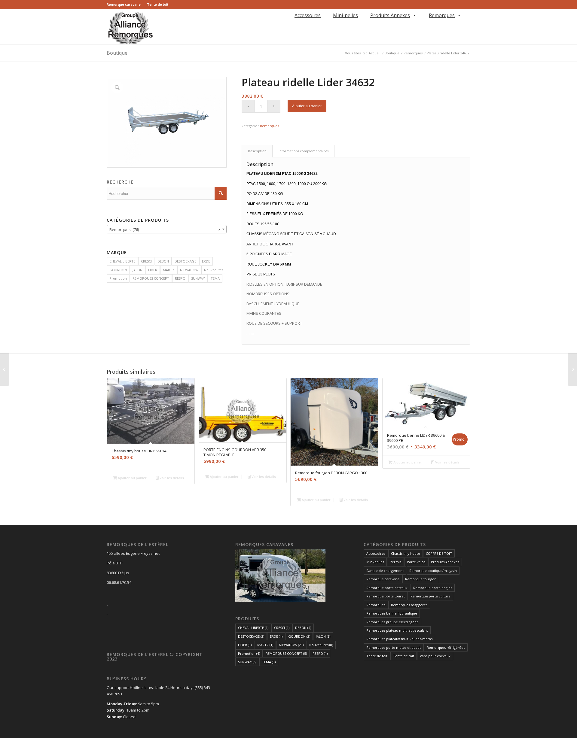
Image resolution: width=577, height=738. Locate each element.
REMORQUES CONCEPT (151, 278)
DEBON (163, 261)
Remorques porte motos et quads (393, 647)
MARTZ (168, 270)
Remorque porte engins (432, 587)
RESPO (180, 278)
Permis (395, 562)
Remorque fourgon (420, 579)
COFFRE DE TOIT (439, 553)
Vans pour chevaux (435, 656)
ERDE (206, 261)
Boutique (117, 53)
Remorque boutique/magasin (433, 570)
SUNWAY (198, 278)
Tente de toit (157, 4)
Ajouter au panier (307, 105)
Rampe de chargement (385, 570)
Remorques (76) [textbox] (164, 229)
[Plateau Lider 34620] (572, 369)
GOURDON (118, 270)
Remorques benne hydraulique (391, 613)
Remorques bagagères (409, 605)
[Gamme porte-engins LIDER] (4, 369)
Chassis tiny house (405, 553)
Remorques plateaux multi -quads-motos (399, 638)
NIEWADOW (189, 270)
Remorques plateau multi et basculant (397, 630)
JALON (137, 270)
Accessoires (308, 15)
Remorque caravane (124, 4)
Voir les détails (171, 477)
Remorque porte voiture (430, 596)
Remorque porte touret (385, 596)
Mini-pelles (345, 15)
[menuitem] (125, 4)
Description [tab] (257, 151)
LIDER (152, 270)
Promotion (118, 278)
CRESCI (146, 261)
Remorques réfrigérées (446, 647)
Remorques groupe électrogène (392, 622)
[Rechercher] (293, 23)
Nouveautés (213, 270)
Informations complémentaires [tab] (303, 151)
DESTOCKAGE (185, 261)
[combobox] (167, 229)
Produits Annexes (390, 15)
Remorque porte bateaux (387, 587)
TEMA (215, 278)
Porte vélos (416, 562)
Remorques (442, 15)
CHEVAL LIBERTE (122, 261)
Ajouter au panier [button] (132, 477)
